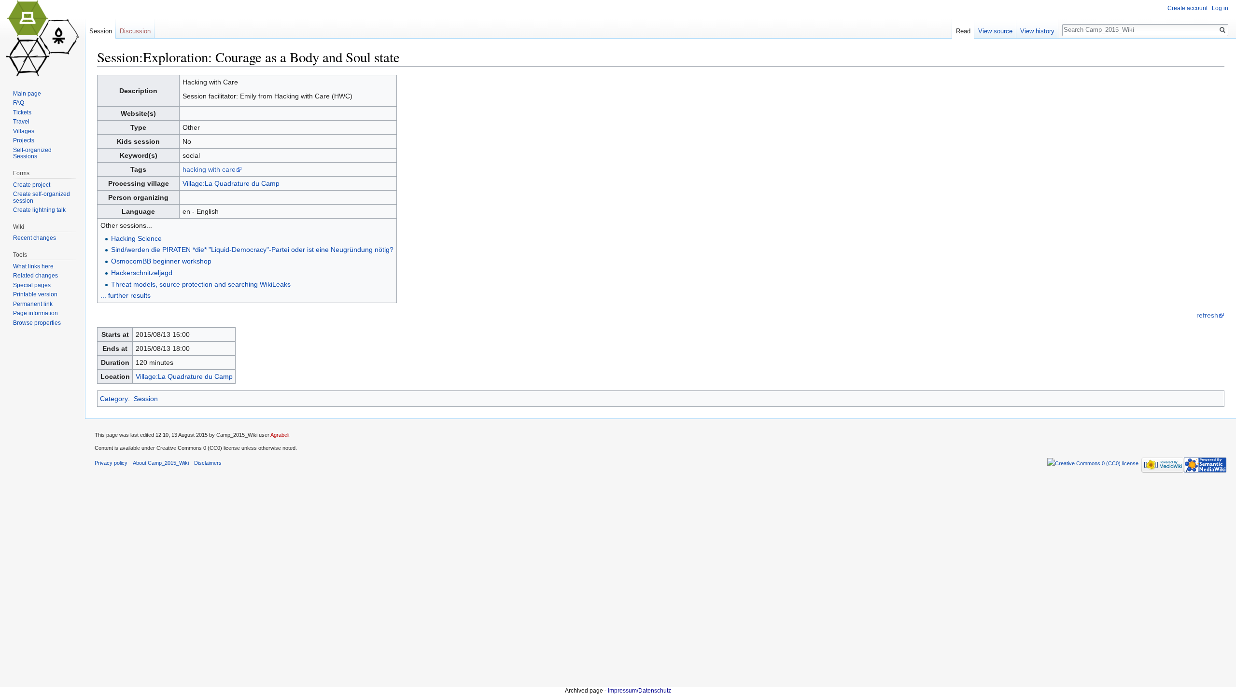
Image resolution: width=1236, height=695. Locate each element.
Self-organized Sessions (32, 153)
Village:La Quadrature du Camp (231, 183)
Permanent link (33, 304)
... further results (125, 295)
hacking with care (209, 169)
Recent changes (34, 238)
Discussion (135, 31)
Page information (35, 313)
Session (146, 399)
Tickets (22, 112)
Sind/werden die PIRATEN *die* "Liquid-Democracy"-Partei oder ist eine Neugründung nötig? (252, 249)
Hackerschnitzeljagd (141, 273)
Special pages (32, 285)
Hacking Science (136, 238)
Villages (23, 131)
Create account (1187, 8)
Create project (31, 184)
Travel (21, 121)
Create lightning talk (39, 210)
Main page (27, 93)
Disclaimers (208, 463)
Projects (23, 140)
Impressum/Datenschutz (639, 690)
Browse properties (37, 323)
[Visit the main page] (42, 38)
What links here (33, 266)
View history (1037, 31)
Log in (1220, 8)
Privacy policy (111, 463)
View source (995, 31)
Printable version (35, 294)
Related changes (35, 275)
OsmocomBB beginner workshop (161, 261)
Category (114, 399)
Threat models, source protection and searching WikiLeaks (201, 284)
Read (963, 31)
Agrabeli (279, 435)
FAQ (18, 102)
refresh (1207, 315)
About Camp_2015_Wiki (161, 463)
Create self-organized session (41, 197)
